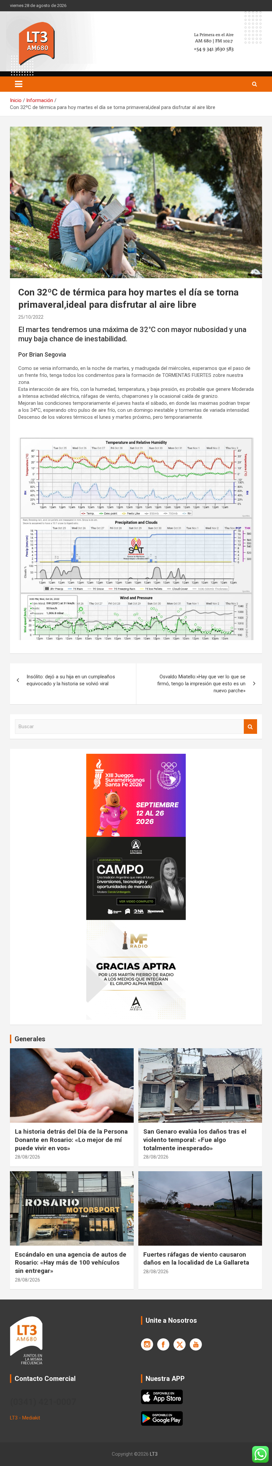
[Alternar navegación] (18, 84)
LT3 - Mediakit (25, 1418)
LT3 (154, 1454)
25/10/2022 (30, 317)
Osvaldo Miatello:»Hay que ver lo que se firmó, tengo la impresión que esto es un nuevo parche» (201, 684)
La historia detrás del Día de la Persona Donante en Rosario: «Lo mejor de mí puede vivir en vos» (71, 1140)
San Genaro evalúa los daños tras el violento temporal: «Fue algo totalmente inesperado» (194, 1140)
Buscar (250, 726)
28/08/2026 (27, 1157)
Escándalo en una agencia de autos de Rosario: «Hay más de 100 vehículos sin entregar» (70, 1263)
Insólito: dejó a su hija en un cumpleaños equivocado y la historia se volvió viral (71, 680)
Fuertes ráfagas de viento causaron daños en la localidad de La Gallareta (196, 1259)
